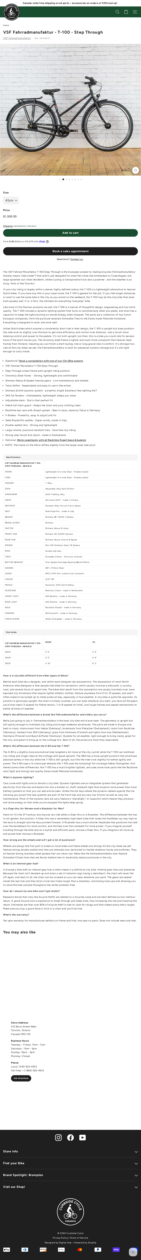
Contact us (76, 259)
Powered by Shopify (85, 1242)
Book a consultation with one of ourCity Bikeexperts (51, 360)
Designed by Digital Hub (58, 1242)
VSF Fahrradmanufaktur (17, 38)
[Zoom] (135, 170)
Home (6, 25)
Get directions (21, 1078)
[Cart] (126, 11)
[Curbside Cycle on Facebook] (70, 1137)
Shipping (7, 226)
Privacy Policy (60, 1238)
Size (6, 192)
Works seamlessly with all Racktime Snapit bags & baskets (51, 440)
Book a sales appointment (71, 251)
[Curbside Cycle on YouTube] (82, 1137)
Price (6, 210)
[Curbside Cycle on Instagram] (58, 1137)
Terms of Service (79, 1238)
